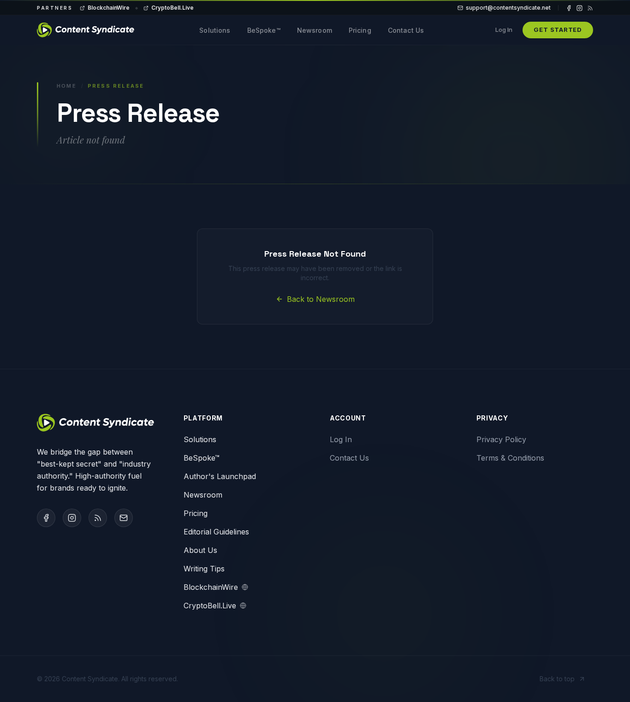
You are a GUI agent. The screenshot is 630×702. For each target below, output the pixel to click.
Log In (503, 29)
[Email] (123, 518)
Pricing (360, 30)
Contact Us (406, 30)
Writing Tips (204, 568)
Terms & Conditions (510, 457)
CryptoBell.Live (172, 7)
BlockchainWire (109, 7)
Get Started (558, 29)
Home (67, 86)
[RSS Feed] (590, 8)
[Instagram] (579, 8)
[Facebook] (569, 8)
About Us (200, 550)
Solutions (214, 30)
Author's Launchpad (220, 476)
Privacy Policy (501, 439)
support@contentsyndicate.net (508, 7)
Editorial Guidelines (216, 531)
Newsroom (314, 30)
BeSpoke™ (263, 30)
